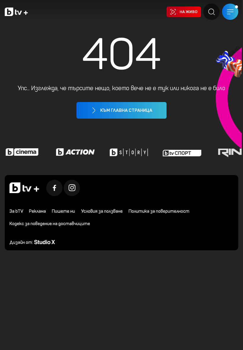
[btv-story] (127, 152)
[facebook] (54, 188)
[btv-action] (74, 152)
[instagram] (72, 188)
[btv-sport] (181, 152)
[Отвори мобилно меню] (226, 12)
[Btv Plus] (16, 11)
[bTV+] (24, 187)
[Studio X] (44, 241)
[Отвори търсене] (207, 12)
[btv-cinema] (20, 152)
